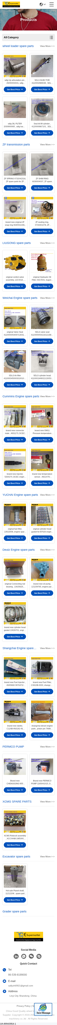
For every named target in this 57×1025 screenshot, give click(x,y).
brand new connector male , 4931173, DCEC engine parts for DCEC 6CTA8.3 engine (15, 432)
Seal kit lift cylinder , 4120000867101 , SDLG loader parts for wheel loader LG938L (42, 125)
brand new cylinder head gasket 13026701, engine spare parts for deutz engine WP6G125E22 (15, 629)
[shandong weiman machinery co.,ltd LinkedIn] (16, 956)
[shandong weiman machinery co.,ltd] (11, 4)
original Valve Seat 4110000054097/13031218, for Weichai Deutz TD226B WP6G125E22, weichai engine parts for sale (15, 333)
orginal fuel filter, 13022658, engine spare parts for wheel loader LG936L (14, 530)
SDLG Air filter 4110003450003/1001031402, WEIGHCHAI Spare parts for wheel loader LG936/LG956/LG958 (15, 377)
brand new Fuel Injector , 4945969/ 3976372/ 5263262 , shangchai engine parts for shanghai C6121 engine (15, 684)
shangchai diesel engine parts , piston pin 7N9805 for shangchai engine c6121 (42, 727)
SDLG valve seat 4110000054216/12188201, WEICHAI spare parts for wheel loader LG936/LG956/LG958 (42, 333)
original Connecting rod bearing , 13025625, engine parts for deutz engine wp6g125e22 (15, 585)
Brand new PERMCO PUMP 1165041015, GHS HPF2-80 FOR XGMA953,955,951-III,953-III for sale (42, 782)
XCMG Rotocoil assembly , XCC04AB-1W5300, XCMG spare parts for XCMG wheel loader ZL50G (15, 837)
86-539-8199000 (17, 974)
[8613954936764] (24, 956)
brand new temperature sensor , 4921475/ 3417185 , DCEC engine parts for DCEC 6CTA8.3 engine (42, 475)
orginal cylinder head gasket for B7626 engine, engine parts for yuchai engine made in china (42, 530)
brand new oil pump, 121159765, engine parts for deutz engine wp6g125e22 (42, 585)
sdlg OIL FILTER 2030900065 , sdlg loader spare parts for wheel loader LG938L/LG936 (15, 125)
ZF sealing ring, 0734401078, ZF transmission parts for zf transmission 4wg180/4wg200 (42, 223)
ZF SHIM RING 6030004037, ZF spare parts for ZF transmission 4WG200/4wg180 (42, 180)
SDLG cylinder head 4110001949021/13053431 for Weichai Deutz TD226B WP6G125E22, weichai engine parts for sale (42, 377)
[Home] (28, 940)
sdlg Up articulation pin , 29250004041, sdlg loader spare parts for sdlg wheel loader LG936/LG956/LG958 (15, 81)
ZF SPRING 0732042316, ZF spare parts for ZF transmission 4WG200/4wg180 (15, 180)
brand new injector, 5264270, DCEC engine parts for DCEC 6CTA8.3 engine (14, 475)
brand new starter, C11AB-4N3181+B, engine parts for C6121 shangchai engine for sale (15, 727)
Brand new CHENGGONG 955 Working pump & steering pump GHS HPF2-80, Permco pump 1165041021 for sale (15, 782)
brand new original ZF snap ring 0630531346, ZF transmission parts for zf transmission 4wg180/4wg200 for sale (14, 223)
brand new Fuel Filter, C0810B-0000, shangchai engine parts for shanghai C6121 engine (42, 684)
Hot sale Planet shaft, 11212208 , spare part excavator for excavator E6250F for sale (15, 892)
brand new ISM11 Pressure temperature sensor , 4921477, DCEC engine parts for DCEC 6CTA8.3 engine (42, 432)
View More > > (47, 46)
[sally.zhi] (39, 956)
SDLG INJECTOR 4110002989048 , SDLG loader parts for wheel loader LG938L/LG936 (42, 81)
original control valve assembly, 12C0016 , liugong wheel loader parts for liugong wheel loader (15, 278)
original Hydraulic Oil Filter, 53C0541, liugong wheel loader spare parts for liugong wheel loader (42, 278)
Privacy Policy (23, 1006)
